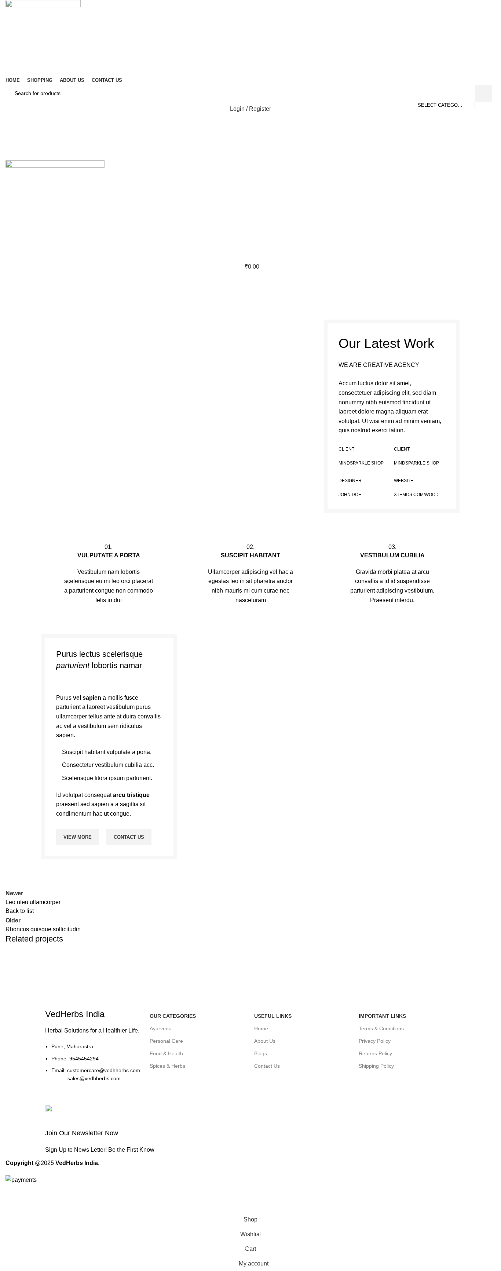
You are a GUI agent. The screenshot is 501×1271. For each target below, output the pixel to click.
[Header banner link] (250, 635)
